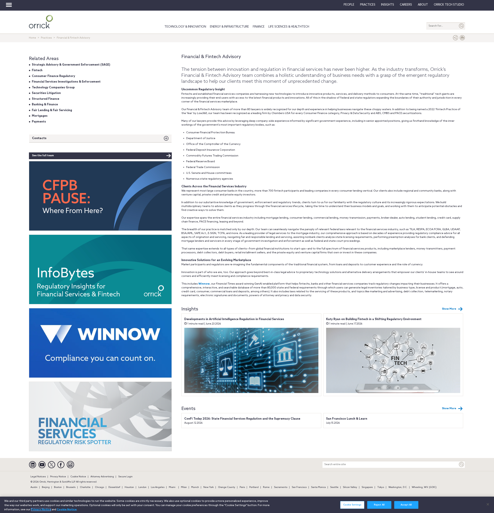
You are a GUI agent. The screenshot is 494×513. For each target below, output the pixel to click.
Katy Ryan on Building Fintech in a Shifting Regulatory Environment (373, 319)
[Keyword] (461, 464)
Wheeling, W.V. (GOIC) (424, 487)
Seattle (334, 487)
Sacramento (280, 487)
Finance (259, 27)
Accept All (406, 505)
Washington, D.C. (397, 487)
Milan (184, 487)
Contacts (39, 138)
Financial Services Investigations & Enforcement (66, 82)
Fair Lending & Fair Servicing (52, 110)
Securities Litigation (46, 93)
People (349, 5)
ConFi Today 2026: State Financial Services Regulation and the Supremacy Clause (242, 419)
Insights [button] (387, 5)
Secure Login (125, 476)
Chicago (99, 487)
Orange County (226, 487)
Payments (39, 121)
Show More (449, 309)
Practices (367, 5)
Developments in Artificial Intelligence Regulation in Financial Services (234, 319)
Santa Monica (318, 487)
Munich (195, 487)
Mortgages (39, 116)
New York (208, 487)
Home (32, 37)
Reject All (379, 505)
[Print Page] (462, 38)
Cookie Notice (78, 476)
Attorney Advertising (102, 476)
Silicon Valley (350, 487)
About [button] (423, 5)
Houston (129, 487)
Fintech (37, 70)
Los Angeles (157, 487)
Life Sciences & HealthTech (288, 27)
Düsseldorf (114, 487)
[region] (247, 505)
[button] (455, 38)
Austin (33, 487)
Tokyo (380, 487)
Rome (266, 487)
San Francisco (299, 487)
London (142, 487)
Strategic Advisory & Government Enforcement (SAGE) (71, 65)
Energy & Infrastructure (229, 27)
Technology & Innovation (185, 27)
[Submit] (461, 26)
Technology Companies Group (53, 87)
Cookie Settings (352, 505)
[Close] (488, 504)
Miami (172, 487)
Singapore (367, 487)
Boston (58, 487)
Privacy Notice (58, 476)
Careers (406, 5)
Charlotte (85, 487)
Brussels (70, 487)
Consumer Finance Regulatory (53, 76)
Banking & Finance (45, 104)
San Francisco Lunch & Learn (346, 419)
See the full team (43, 155)
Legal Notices (38, 476)
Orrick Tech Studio (449, 5)
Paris (242, 487)
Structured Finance (45, 99)
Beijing (46, 487)
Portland (254, 487)
